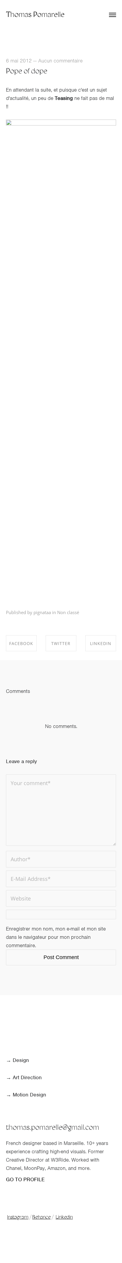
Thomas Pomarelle (35, 15)
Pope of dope (26, 71)
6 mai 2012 (19, 60)
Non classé (68, 612)
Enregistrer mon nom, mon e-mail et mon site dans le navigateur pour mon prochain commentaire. (56, 937)
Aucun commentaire (60, 60)
